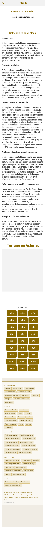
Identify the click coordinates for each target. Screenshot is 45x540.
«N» (22, 340)
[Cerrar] (3, 3)
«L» (33, 334)
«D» (12, 320)
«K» (22, 334)
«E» (22, 320)
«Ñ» (33, 340)
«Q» (33, 347)
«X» (11, 368)
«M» (11, 340)
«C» (33, 313)
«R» (11, 354)
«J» (11, 334)
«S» (22, 354)
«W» (33, 361)
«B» (22, 313)
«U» (11, 361)
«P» (22, 347)
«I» (33, 327)
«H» (23, 327)
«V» (22, 361)
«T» (33, 354)
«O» (11, 347)
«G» (12, 327)
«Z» (33, 368)
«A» (11, 313)
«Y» (22, 368)
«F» (33, 320)
